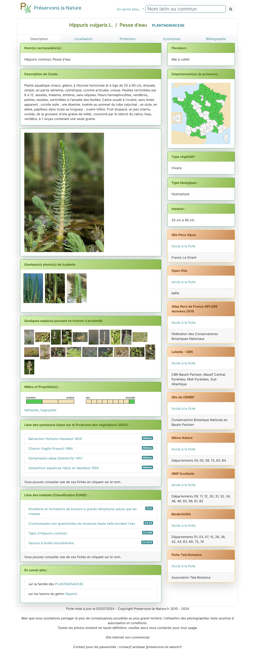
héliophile (31, 410)
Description (39, 39)
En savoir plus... (129, 9)
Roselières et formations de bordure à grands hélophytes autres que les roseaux (90, 511)
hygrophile (48, 410)
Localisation (83, 39)
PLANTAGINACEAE (168, 25)
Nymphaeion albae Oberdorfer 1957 (90, 458)
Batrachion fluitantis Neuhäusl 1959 (90, 439)
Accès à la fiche (183, 246)
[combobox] (186, 9)
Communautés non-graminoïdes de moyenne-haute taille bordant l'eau (90, 523)
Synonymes (171, 39)
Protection (127, 39)
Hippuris (71, 594)
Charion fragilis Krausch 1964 (90, 448)
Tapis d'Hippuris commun (90, 533)
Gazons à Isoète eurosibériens (90, 543)
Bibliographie (216, 39)
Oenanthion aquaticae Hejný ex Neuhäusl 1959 (90, 468)
